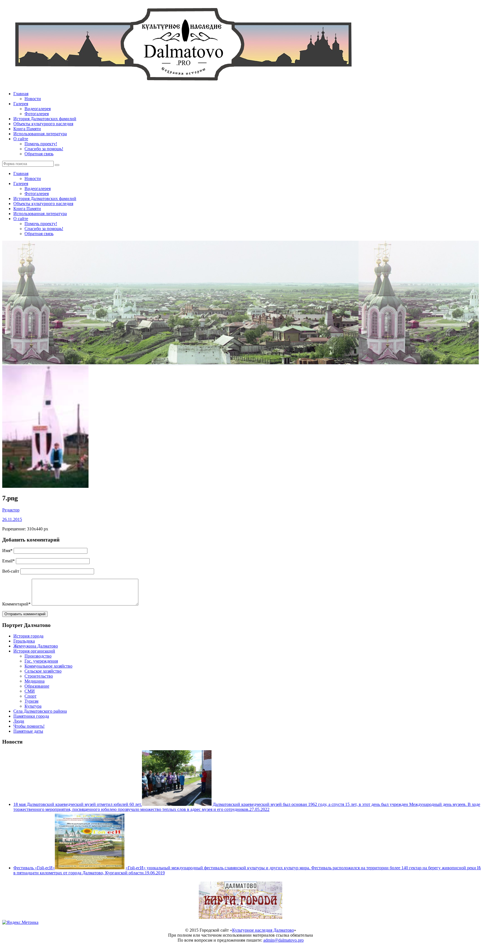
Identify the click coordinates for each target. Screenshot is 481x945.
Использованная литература (40, 133)
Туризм (31, 701)
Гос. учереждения (41, 661)
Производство (37, 656)
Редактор (10, 510)
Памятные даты (28, 731)
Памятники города (31, 716)
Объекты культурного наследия (43, 123)
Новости (32, 98)
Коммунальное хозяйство (48, 666)
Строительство (38, 676)
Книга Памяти (27, 128)
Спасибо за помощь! (43, 148)
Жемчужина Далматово (35, 646)
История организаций (34, 651)
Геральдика (24, 641)
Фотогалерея (36, 113)
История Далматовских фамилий (44, 118)
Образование (36, 686)
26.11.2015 (12, 519)
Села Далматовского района (40, 711)
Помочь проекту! (40, 143)
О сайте (20, 138)
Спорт (30, 696)
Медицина (34, 681)
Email (8, 560)
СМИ (29, 691)
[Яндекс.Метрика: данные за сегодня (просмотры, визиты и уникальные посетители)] (20, 922)
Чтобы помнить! (29, 726)
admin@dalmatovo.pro (283, 940)
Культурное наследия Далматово (263, 930)
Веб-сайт (10, 571)
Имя (7, 550)
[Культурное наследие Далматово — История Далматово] (183, 84)
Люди (18, 721)
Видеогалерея (37, 108)
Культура (32, 706)
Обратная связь (38, 153)
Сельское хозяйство (43, 671)
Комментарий (16, 604)
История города (28, 636)
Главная (20, 93)
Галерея (20, 103)
